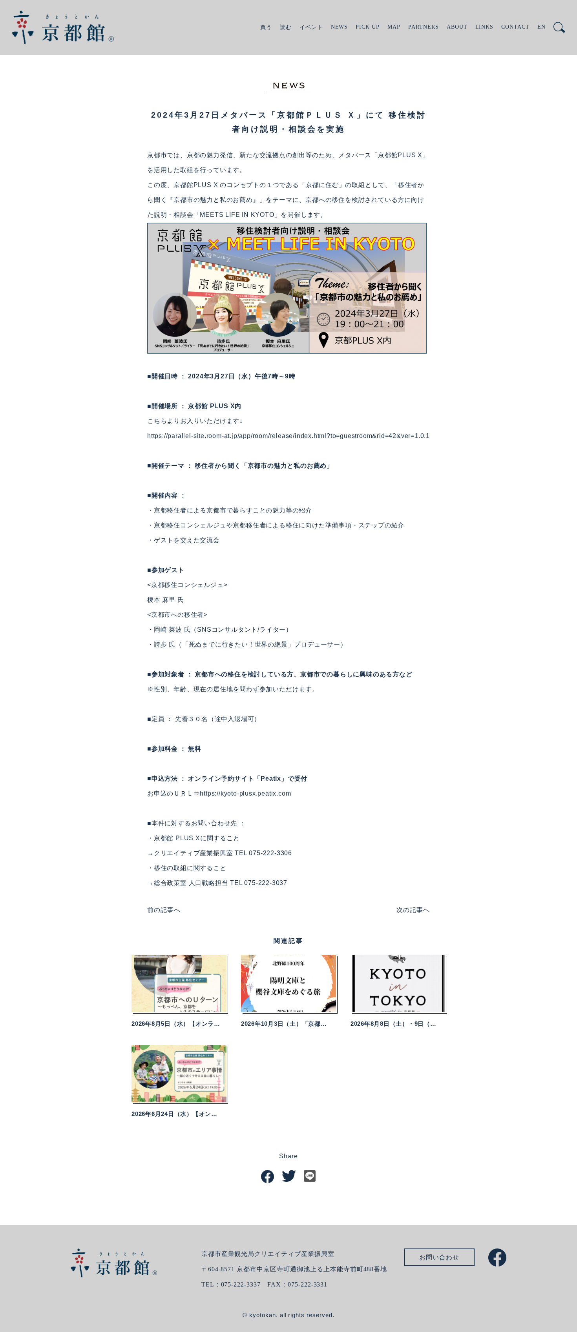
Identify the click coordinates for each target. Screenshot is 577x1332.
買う (266, 27)
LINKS (484, 27)
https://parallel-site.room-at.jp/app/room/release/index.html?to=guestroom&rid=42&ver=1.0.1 (288, 435)
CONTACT (515, 27)
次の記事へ (413, 910)
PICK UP (368, 27)
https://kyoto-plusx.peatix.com (245, 793)
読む (286, 27)
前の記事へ (164, 910)
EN (541, 27)
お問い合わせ (439, 1257)
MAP (393, 27)
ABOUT (457, 27)
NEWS (339, 27)
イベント (311, 27)
